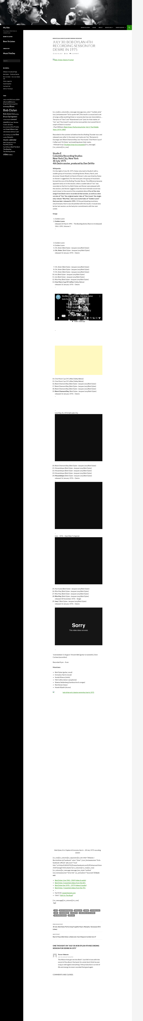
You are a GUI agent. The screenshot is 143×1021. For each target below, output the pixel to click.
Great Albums (120, 27)
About (100, 27)
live (17, 134)
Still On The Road (66, 895)
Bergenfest (6, 104)
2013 (14, 99)
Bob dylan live (9, 114)
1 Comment (75, 53)
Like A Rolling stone (8, 134)
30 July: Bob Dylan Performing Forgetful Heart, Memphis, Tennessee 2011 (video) (77, 926)
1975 (56, 910)
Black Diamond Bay (66, 910)
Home (94, 27)
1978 (7, 99)
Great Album (10, 129)
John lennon (6, 132)
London (5, 137)
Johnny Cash (14, 132)
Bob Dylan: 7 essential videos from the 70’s (70, 888)
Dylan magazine (7, 81)
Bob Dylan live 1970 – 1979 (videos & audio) (71, 885)
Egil (66, 53)
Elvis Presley (15, 127)
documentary (7, 127)
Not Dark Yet (6, 86)
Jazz (16, 129)
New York (13, 142)
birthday (6, 106)
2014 (17, 99)
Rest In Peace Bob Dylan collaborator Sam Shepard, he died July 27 (74, 935)
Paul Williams (6, 147)
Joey (56, 913)
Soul (12, 147)
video (5, 154)
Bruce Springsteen (10, 116)
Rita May (71, 915)
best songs (12, 104)
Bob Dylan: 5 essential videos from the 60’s (70, 883)
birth (16, 104)
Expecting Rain (7, 83)
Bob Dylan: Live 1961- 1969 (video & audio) (70, 880)
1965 (4, 99)
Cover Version (14, 122)
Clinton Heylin (6, 119)
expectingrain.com (69, 893)
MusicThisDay (9, 53)
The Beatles (7, 149)
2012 (11, 99)
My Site (6, 27)
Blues (12, 106)
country (6, 122)
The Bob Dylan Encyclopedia (74, 145)
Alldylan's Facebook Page (10, 72)
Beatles (13, 102)
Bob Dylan (108, 27)
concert (14, 119)
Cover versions (8, 124)
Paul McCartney (8, 144)
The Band (17, 147)
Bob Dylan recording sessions (71, 38)
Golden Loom (95, 910)
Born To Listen (85, 27)
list (14, 134)
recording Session (60, 915)
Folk (4, 129)
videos (11, 154)
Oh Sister (74, 913)
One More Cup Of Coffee (87, 913)
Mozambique (64, 913)
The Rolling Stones (9, 151)
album (5, 102)
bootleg (17, 114)
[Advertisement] (78, 360)
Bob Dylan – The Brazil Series (11, 74)
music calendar (10, 139)
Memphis (10, 137)
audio (9, 102)
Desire (86, 910)
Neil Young (6, 142)
